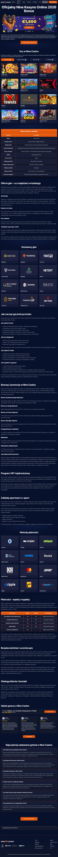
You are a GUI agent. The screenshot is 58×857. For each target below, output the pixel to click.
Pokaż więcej (29, 736)
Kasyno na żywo (20, 59)
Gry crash (35, 59)
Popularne (7, 59)
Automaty (49, 59)
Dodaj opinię (50, 711)
